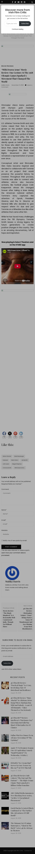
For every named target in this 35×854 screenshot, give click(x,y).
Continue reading (17, 29)
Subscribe (25, 23)
